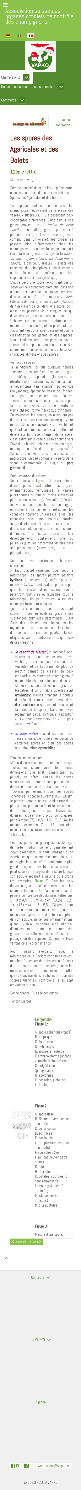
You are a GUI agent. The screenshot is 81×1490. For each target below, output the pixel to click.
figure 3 (40, 881)
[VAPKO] (40, 56)
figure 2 (42, 480)
